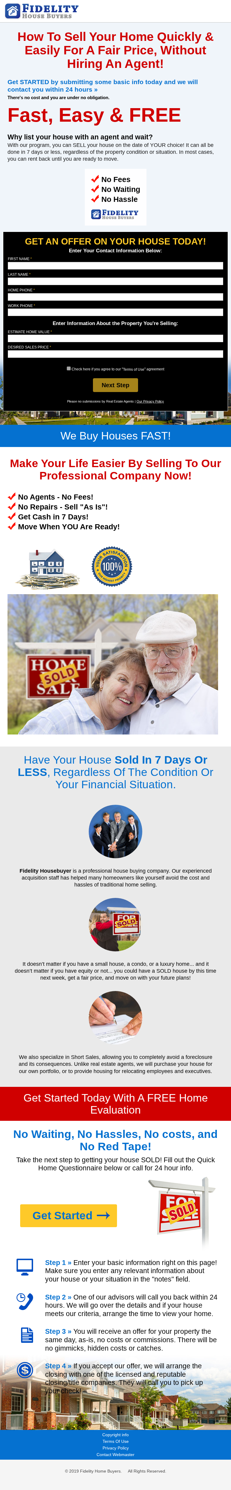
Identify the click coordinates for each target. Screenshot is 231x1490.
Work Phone (20, 306)
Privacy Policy (116, 1448)
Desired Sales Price (28, 347)
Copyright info (115, 1434)
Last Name (18, 274)
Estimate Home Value (29, 332)
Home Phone (20, 290)
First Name (18, 259)
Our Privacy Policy (150, 401)
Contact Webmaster (115, 1454)
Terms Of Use (116, 1441)
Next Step (115, 385)
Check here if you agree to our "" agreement (117, 369)
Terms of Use (133, 369)
